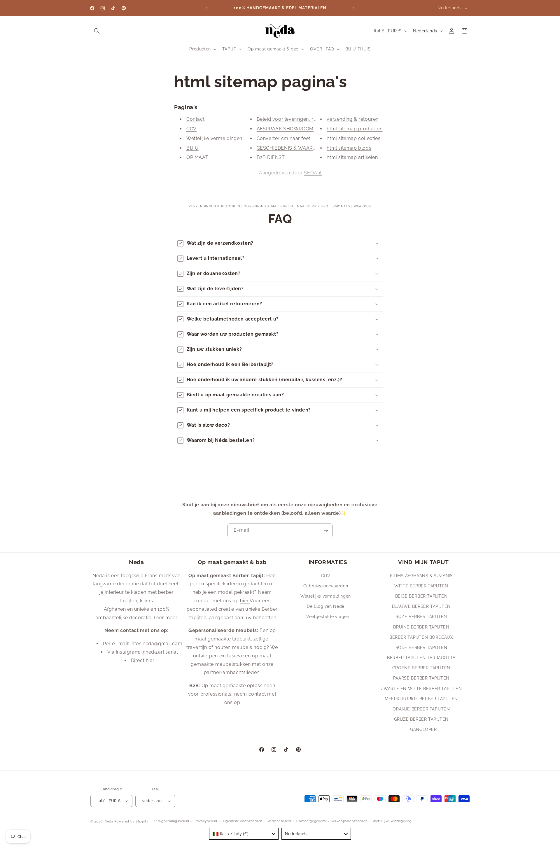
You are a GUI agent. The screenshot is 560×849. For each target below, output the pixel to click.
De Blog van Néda (325, 606)
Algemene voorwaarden (242, 821)
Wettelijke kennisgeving (392, 821)
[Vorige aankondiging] (206, 8)
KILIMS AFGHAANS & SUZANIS (421, 575)
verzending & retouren (353, 119)
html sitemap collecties (353, 138)
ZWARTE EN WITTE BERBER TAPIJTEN (421, 688)
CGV (191, 129)
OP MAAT (197, 157)
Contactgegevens (311, 821)
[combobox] (244, 834)
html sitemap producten (354, 129)
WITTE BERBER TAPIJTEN (421, 585)
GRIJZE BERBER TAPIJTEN (421, 719)
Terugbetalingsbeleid (171, 821)
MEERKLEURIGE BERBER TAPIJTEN (421, 698)
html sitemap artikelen (352, 157)
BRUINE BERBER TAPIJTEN (421, 626)
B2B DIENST (271, 157)
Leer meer (165, 617)
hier (150, 660)
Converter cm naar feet (283, 138)
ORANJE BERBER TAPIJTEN (421, 708)
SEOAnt (313, 173)
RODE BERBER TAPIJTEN (421, 647)
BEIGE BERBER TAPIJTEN (421, 596)
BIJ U (192, 148)
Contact (195, 119)
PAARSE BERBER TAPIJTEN (421, 678)
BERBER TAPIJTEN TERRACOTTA (421, 657)
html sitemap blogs (349, 148)
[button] (96, 30)
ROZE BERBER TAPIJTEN (421, 616)
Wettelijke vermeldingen (214, 138)
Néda (109, 821)
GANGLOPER (423, 729)
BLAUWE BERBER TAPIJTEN (421, 606)
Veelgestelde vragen (327, 616)
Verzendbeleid (279, 821)
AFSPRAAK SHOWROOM (285, 129)
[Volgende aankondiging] (353, 8)
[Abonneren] (325, 530)
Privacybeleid (206, 821)
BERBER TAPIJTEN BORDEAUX (421, 637)
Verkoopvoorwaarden (349, 821)
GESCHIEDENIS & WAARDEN (290, 148)
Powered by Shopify (131, 821)
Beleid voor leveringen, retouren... (296, 119)
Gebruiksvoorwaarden (325, 585)
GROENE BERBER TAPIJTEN (421, 668)
